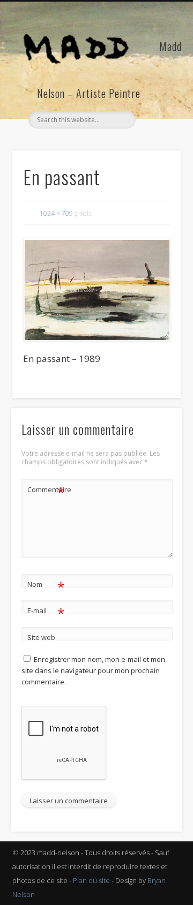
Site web (41, 637)
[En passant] (96, 289)
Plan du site (91, 880)
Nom (45, 586)
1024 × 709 (56, 213)
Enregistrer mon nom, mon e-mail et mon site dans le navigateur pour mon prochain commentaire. (93, 670)
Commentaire (46, 491)
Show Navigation (155, 95)
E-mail (45, 612)
